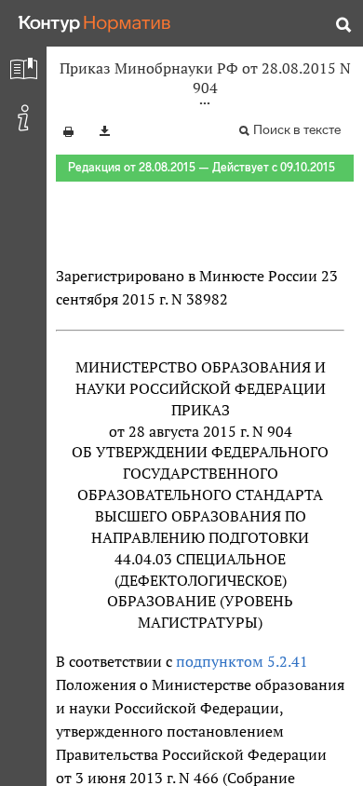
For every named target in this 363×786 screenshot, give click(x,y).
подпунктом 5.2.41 (242, 661)
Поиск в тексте (297, 130)
